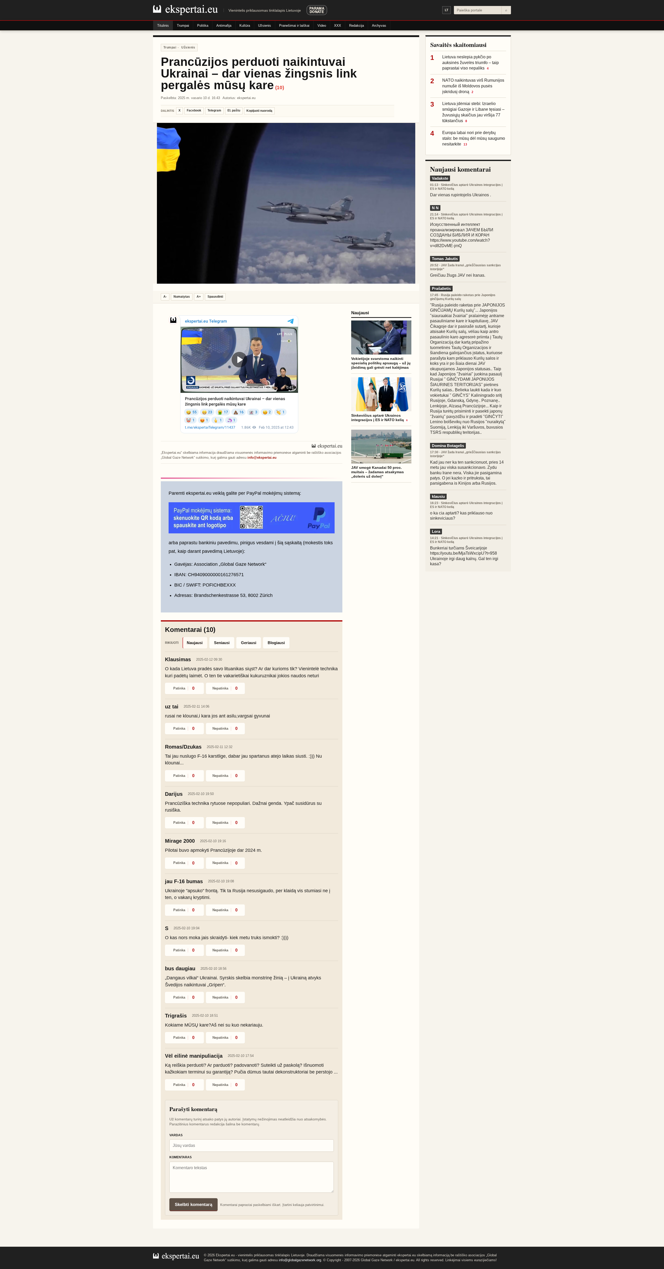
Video (321, 25)
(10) (279, 87)
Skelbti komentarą (193, 1204)
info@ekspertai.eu (261, 457)
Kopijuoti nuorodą (259, 111)
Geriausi (248, 642)
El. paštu (233, 110)
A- (165, 296)
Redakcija (356, 25)
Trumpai (183, 25)
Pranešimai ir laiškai (294, 25)
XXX (337, 25)
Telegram (214, 110)
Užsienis (264, 25)
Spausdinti (215, 296)
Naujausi (195, 642)
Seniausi (222, 642)
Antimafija (223, 25)
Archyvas (379, 25)
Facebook (194, 110)
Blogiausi (276, 642)
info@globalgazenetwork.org (300, 1260)
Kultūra (244, 25)
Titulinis (163, 25)
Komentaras (180, 1157)
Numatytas (182, 296)
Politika (202, 25)
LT (446, 10)
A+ (199, 296)
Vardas (176, 1135)
